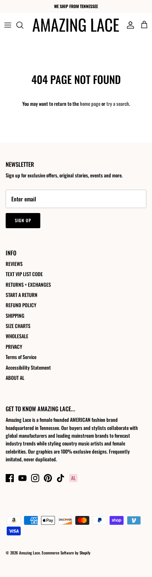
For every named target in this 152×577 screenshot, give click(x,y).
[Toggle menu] (8, 25)
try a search (117, 103)
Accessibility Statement (28, 367)
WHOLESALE (17, 336)
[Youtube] (22, 478)
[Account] (128, 25)
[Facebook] (10, 478)
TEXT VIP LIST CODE (24, 274)
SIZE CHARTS (18, 325)
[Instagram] (35, 478)
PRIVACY (14, 346)
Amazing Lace (29, 552)
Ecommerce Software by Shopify (66, 552)
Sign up (23, 220)
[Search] (23, 25)
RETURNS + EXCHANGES (28, 284)
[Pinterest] (48, 478)
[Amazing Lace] (76, 25)
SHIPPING (15, 315)
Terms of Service (21, 356)
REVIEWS (14, 263)
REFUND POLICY (21, 305)
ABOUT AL (15, 377)
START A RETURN (21, 294)
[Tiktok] (61, 478)
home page (90, 103)
